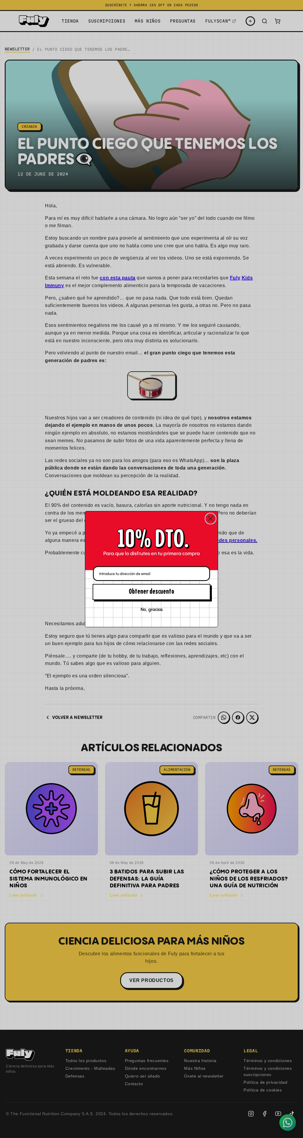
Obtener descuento (151, 592)
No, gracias (152, 610)
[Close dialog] (210, 518)
